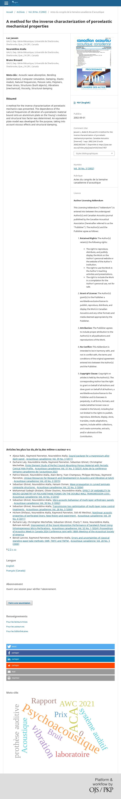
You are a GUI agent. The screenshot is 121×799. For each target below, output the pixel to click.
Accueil (9, 12)
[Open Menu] (6, 3)
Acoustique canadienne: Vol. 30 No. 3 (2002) (37, 503)
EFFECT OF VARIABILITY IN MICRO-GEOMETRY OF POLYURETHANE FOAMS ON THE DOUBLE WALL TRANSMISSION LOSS (61, 492)
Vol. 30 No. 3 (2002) (37, 12)
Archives (21, 12)
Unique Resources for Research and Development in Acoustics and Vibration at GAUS (69, 477)
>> (15, 549)
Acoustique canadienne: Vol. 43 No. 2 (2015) (37, 481)
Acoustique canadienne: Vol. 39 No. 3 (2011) (49, 458)
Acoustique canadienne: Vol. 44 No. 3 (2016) (36, 496)
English (10, 565)
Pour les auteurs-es (15, 626)
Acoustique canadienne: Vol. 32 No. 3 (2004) (60, 487)
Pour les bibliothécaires (17, 631)
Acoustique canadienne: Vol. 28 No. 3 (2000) (49, 509)
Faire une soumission (19, 603)
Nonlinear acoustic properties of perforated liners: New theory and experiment (62, 514)
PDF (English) (83, 102)
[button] (60, 646)
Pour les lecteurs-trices (16, 621)
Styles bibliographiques (87, 153)
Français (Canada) (15, 570)
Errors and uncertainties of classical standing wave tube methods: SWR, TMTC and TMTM (61, 539)
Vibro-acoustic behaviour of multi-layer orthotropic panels (83, 499)
